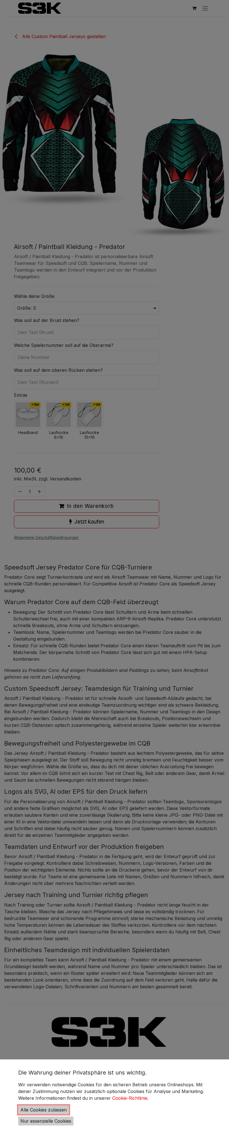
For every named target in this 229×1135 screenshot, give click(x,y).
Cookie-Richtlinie (129, 1098)
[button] (43, 1109)
